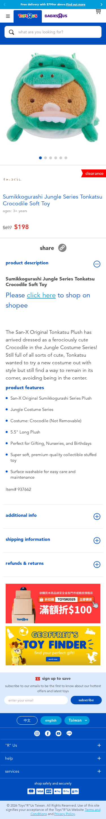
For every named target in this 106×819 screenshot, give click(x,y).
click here (41, 295)
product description (27, 262)
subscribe (86, 700)
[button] (4, 4)
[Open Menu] (8, 15)
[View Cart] (98, 11)
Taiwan (75, 720)
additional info (21, 515)
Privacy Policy (64, 814)
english (51, 720)
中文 (27, 720)
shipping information (28, 539)
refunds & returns (25, 563)
